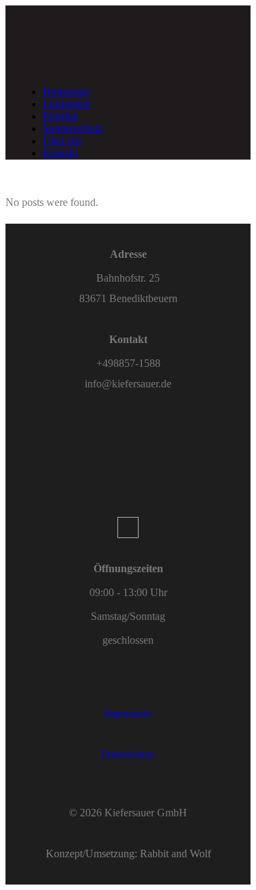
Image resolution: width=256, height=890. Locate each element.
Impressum (128, 714)
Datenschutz (128, 754)
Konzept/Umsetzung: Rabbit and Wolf (128, 853)
